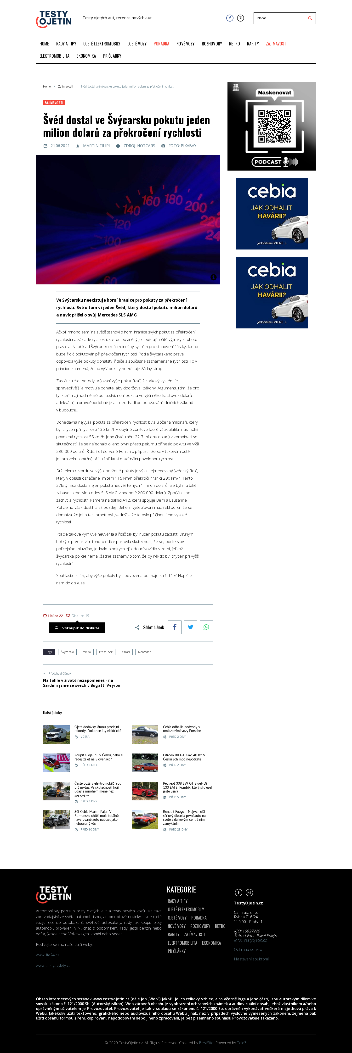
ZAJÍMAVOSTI (194, 934)
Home (47, 86)
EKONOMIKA (211, 943)
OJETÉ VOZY (177, 917)
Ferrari (125, 652)
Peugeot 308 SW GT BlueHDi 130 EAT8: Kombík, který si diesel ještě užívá (187, 787)
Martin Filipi (96, 145)
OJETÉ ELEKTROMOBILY (186, 909)
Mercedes (144, 652)
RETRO (220, 926)
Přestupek (106, 652)
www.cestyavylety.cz (54, 965)
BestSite (206, 1042)
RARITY (173, 934)
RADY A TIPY (177, 901)
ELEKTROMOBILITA (182, 943)
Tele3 (242, 1042)
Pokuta (86, 652)
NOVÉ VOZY (177, 926)
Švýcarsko (67, 652)
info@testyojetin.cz (250, 940)
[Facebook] (229, 18)
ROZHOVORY (200, 926)
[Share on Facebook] (175, 627)
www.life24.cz (47, 955)
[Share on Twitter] (190, 627)
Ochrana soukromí (250, 949)
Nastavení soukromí (251, 959)
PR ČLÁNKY (177, 951)
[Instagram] (240, 18)
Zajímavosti (65, 86)
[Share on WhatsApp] (206, 627)
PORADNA (199, 917)
